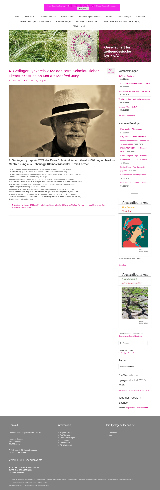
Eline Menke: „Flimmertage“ (131, 129)
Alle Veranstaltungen (126, 115)
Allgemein (38, 81)
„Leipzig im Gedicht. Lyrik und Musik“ (134, 91)
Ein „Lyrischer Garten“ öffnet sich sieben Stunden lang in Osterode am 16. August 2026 (134, 140)
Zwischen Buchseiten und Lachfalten (134, 84)
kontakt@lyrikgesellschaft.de (129, 353)
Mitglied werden (66, 433)
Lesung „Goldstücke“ (127, 107)
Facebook (113, 433)
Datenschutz (65, 443)
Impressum (64, 440)
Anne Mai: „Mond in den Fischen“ (133, 182)
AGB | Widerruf (66, 445)
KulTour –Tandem (126, 76)
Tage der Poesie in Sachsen (137, 408)
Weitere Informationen (109, 6)
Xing (110, 435)
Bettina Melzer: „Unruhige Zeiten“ (133, 175)
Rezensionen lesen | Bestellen (130, 336)
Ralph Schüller (17, 81)
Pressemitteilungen (67, 438)
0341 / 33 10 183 (19, 453)
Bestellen (122, 265)
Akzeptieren (83, 9)
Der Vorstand (65, 435)
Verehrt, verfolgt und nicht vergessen (134, 99)
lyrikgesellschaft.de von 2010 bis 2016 (133, 390)
